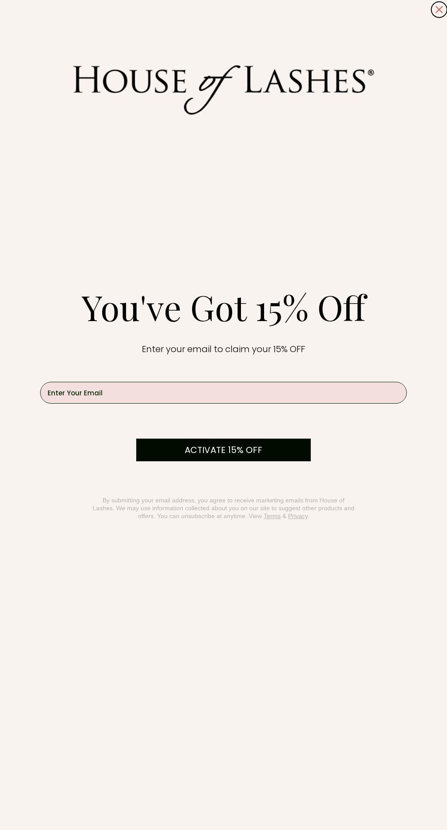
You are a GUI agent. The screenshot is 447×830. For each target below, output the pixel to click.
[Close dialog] (439, 9)
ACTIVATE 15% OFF (223, 450)
